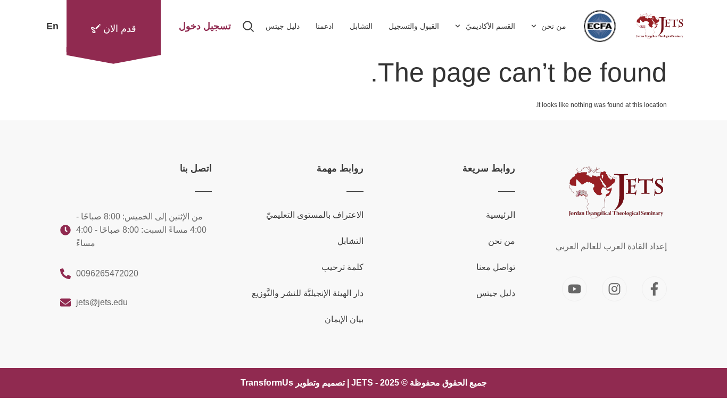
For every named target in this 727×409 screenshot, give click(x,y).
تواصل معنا (495, 267)
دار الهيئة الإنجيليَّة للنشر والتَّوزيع (307, 293)
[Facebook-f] (654, 288)
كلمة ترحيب (342, 267)
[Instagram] (614, 288)
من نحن (553, 26)
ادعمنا (325, 26)
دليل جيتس (283, 26)
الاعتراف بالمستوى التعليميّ (314, 214)
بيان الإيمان (344, 319)
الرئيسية (500, 214)
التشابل (361, 26)
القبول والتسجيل (414, 26)
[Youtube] (574, 288)
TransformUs (267, 382)
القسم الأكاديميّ (490, 26)
